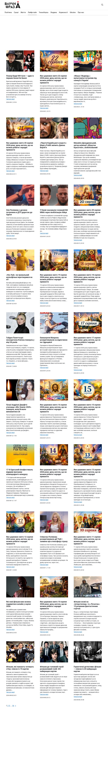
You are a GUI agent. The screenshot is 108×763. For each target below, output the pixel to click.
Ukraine (73, 12)
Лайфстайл (32, 12)
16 (13, 706)
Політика (8, 12)
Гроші (16, 12)
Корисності (63, 12)
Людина (53, 12)
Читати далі (10, 99)
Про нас (81, 12)
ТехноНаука (43, 12)
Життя (23, 12)
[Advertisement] (54, 32)
